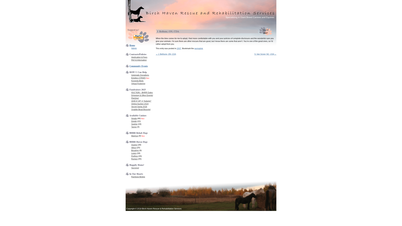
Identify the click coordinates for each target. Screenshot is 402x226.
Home (132, 45)
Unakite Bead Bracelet (140, 109)
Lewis (133, 153)
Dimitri (134, 121)
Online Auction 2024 (140, 104)
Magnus (134, 136)
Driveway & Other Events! (142, 95)
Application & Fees (139, 57)
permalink (198, 48)
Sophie (134, 124)
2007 (179, 48)
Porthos (134, 156)
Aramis (134, 145)
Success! (135, 168)
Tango (134, 127)
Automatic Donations (140, 75)
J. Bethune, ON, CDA (166, 54)
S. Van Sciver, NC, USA (265, 54)
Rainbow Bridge (138, 177)
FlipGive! (135, 98)
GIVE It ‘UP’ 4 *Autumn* (141, 101)
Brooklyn (135, 150)
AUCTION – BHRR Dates (142, 92)
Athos (133, 148)
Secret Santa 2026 (139, 107)
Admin (134, 48)
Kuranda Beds (137, 81)
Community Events (138, 66)
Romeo (134, 159)
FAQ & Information (139, 60)
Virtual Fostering (138, 84)
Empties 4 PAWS (138, 78)
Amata (134, 118)
